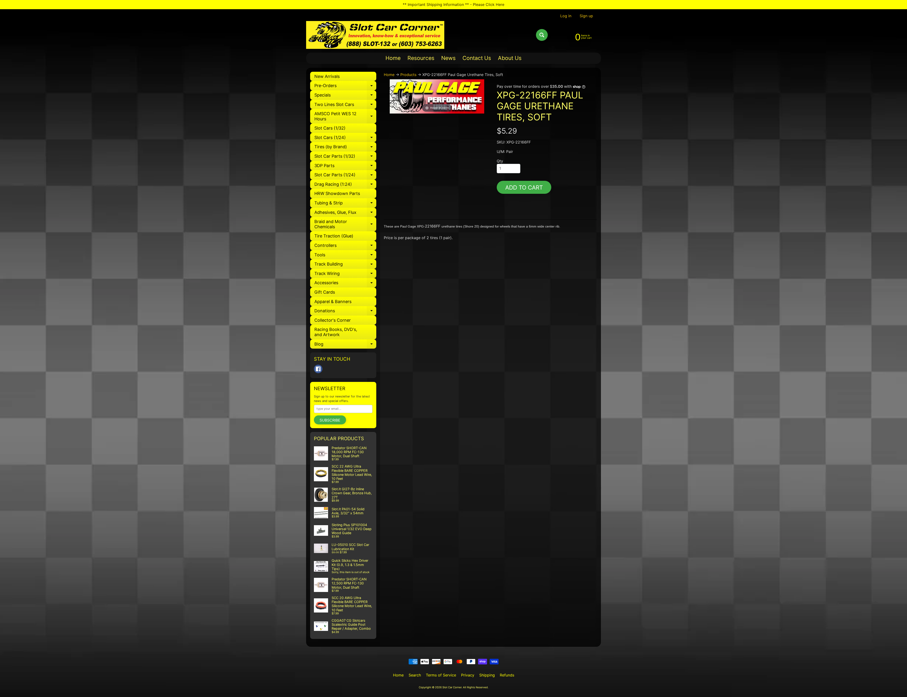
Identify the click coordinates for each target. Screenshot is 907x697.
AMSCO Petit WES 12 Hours (345, 116)
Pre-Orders (345, 86)
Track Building (345, 265)
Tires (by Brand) (345, 148)
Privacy (467, 675)
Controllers (345, 246)
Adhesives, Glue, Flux (345, 213)
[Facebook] (318, 369)
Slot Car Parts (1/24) (345, 176)
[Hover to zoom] (437, 96)
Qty (500, 161)
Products (408, 74)
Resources (420, 58)
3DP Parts (345, 166)
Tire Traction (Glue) (333, 235)
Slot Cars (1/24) (345, 138)
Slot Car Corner (452, 687)
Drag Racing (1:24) (345, 185)
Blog (345, 345)
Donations (345, 312)
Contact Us (476, 58)
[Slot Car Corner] (375, 35)
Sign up (586, 16)
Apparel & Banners (332, 301)
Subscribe (330, 420)
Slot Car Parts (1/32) (345, 157)
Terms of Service (441, 675)
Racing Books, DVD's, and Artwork (335, 332)
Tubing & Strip (345, 204)
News (448, 58)
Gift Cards (324, 292)
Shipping (487, 675)
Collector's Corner (332, 320)
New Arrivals (327, 76)
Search (415, 675)
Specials (345, 96)
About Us (510, 58)
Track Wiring (345, 274)
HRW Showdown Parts (337, 193)
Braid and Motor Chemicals (345, 224)
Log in (565, 16)
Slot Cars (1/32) (330, 128)
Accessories (345, 283)
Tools (345, 256)
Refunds (507, 675)
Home (393, 58)
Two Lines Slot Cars (345, 105)
